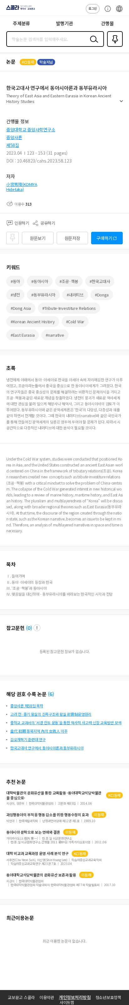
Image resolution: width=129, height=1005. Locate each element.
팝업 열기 (37, 627)
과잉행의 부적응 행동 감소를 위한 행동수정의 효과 (47, 814)
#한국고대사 (100, 281)
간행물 (107, 23)
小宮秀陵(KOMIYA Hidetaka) (21, 186)
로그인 (93, 8)
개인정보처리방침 (75, 997)
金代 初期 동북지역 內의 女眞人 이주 (38, 731)
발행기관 (64, 23)
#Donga (102, 295)
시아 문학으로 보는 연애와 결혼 (33, 832)
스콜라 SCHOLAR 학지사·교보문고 (19, 9)
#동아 (15, 281)
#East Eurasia (22, 335)
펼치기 (121, 103)
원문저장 (72, 238)
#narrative (55, 335)
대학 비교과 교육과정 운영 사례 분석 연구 (37, 853)
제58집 (12, 145)
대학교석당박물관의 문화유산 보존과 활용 (41, 874)
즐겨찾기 (114, 46)
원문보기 (38, 238)
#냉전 (15, 295)
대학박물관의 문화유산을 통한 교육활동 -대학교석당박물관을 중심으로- (53, 795)
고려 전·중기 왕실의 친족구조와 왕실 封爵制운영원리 (50, 714)
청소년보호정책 (108, 997)
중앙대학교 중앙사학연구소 (30, 129)
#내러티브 (75, 295)
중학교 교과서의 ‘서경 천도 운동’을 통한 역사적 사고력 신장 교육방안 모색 (65, 722)
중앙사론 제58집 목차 (26, 705)
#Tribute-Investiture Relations (69, 308)
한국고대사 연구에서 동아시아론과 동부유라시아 (46, 747)
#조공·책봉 (68, 281)
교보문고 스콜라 (21, 997)
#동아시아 (39, 281)
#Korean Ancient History (33, 321)
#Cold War (75, 321)
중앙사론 (14, 137)
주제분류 (21, 23)
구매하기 (104, 238)
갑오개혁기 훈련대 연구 (28, 739)
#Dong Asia (21, 308)
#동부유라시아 (43, 295)
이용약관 (46, 997)
